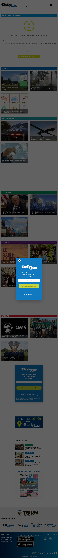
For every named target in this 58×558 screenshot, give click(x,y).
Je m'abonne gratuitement (29, 286)
